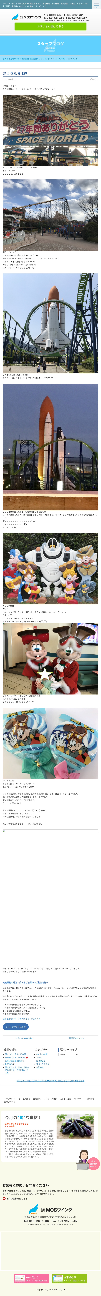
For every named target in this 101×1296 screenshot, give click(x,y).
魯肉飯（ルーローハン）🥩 (16, 1057)
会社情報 (37, 1099)
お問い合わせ (10, 1102)
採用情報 (90, 1099)
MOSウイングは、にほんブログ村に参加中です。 (50, 1081)
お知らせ (40, 1067)
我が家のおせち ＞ (76, 1038)
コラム (39, 1057)
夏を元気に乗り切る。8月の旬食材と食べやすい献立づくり (17, 1070)
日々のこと (41, 1061)
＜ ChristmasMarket (24, 1038)
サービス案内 (24, 1099)
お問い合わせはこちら (50, 26)
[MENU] (96, 3)
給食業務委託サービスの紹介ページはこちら (21, 1019)
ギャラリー (79, 1099)
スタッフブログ (42, 1064)
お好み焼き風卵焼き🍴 (14, 1061)
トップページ (10, 1099)
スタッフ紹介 (65, 1099)
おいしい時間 (41, 1054)
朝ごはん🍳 (10, 1064)
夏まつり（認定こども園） (16, 1054)
